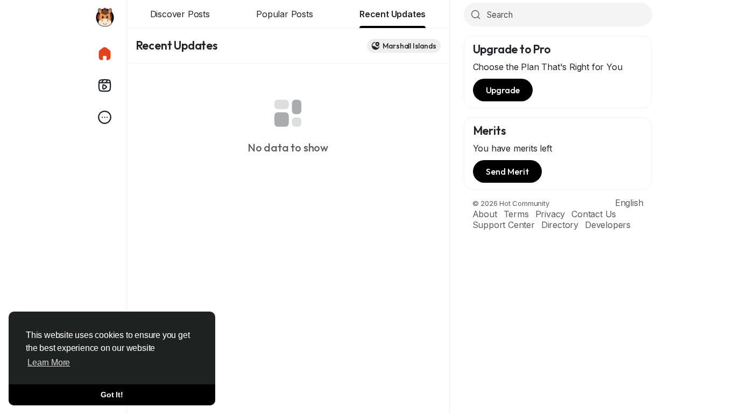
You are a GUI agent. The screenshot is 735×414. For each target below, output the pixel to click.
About (484, 214)
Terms (516, 214)
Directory (559, 224)
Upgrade (503, 90)
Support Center (503, 224)
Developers (608, 224)
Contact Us (593, 214)
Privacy (550, 214)
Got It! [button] (112, 394)
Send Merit (507, 171)
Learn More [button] (48, 362)
